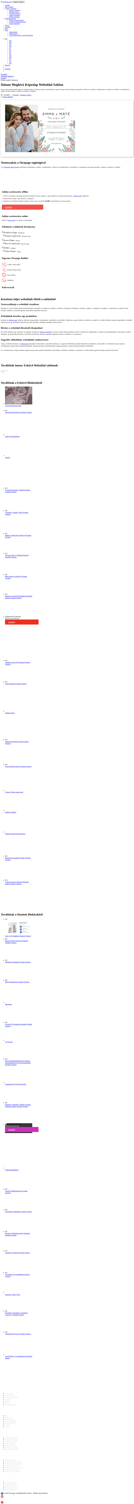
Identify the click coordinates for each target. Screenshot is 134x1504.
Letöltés (7, 5)
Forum (7, 1425)
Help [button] (6, 30)
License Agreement (11, 1397)
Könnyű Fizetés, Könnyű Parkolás (16, 942)
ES (10, 50)
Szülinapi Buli (9, 713)
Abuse (7, 1403)
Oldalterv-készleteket (45, 332)
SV (10, 61)
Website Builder (10, 1460)
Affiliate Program (11, 1421)
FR (10, 46)
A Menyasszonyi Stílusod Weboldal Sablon (17, 883)
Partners (7, 1401)
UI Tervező (9, 1042)
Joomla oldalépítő (14, 23)
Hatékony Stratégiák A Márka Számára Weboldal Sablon (18, 1105)
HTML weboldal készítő (16, 20)
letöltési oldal (78, 196)
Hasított (22, 95)
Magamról (8, 1004)
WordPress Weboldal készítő (17, 22)
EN (10, 41)
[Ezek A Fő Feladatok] (18, 934)
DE (10, 43)
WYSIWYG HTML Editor (14, 1467)
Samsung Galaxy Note (12, 1295)
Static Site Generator (12, 1469)
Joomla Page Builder (12, 1465)
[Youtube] (2, 1497)
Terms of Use (9, 1393)
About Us (8, 1399)
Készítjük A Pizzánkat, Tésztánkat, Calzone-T (16, 1314)
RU (10, 58)
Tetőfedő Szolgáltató (18, 962)
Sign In (7, 65)
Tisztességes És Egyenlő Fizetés (15, 1084)
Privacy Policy (10, 1395)
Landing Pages (10, 1486)
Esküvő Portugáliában (12, 436)
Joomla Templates (14, 15)
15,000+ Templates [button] (10, 8)
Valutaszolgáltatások (11, 1170)
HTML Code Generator (13, 1471)
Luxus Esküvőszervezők (13, 406)
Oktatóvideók (13, 32)
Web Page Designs (11, 1484)
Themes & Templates (12, 1432)
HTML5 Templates (11, 1447)
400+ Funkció (9, 7)
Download (8, 1417)
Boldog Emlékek (10, 812)
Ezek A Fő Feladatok (18, 936)
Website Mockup (10, 1490)
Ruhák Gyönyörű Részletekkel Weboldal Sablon (18, 597)
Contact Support (10, 1405)
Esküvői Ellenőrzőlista (18, 412)
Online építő (11, 220)
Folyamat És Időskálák (18, 1212)
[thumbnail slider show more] (2, 372)
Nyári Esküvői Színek (18, 766)
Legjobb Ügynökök (17, 1253)
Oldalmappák (24, 344)
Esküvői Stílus (15, 684)
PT (10, 54)
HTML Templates (14, 17)
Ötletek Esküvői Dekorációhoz (15, 834)
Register (7, 69)
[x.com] (2, 1500)
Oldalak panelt (13, 320)
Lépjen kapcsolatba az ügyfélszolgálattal (21, 35)
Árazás (7, 25)
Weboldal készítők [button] (10, 18)
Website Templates (14, 10)
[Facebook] (2, 1494)
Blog (6, 29)
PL (10, 52)
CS (10, 59)
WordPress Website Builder (14, 1464)
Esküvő (28, 95)
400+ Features (9, 1419)
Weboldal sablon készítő (11, 167)
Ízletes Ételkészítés (17, 982)
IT (10, 48)
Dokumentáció (13, 34)
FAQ (6, 1415)
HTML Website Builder (13, 1462)
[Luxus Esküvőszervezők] (18, 404)
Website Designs (14, 12)
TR (10, 56)
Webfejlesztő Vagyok (18, 1334)
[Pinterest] (2, 1503)
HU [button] (6, 39)
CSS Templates (10, 1443)
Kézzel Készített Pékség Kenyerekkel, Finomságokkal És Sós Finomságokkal (18, 1063)
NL (10, 44)
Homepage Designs (11, 1488)
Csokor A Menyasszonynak (14, 792)
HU (10, 63)
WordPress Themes (15, 13)
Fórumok (7, 27)
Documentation (10, 1423)
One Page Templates (12, 1449)
